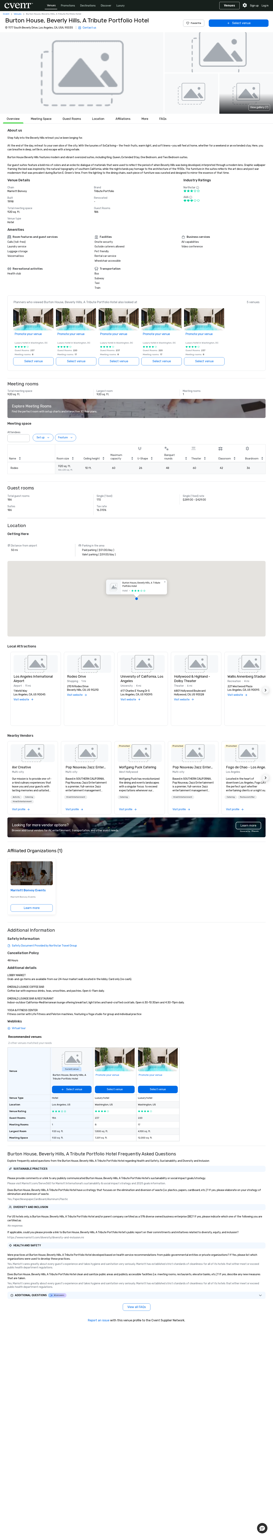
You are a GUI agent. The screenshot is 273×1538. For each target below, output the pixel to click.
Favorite (196, 23)
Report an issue (98, 1320)
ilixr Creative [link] (21, 767)
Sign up (254, 5)
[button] (81, 73)
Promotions (68, 5)
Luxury (120, 5)
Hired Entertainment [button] (22, 801)
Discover (106, 5)
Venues (51, 5)
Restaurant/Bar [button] (247, 797)
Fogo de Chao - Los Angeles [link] (246, 767)
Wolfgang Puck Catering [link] (137, 767)
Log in (265, 5)
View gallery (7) (259, 107)
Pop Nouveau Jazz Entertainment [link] (86, 767)
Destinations (88, 5)
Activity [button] (16, 797)
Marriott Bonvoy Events (28, 890)
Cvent (6, 14)
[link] (33, 753)
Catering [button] (29, 797)
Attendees (13, 432)
